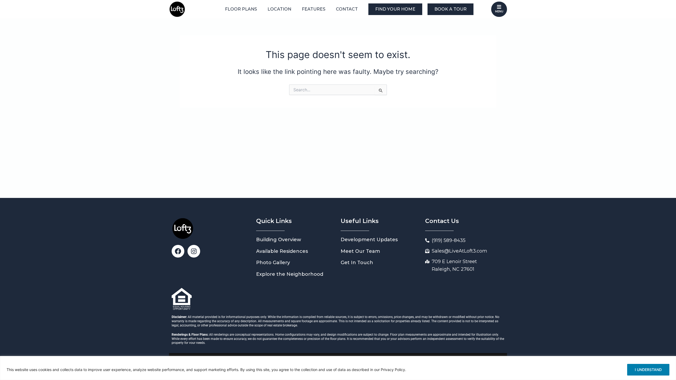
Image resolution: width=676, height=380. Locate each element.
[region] (338, 368)
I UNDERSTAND (648, 369)
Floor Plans (241, 9)
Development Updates (369, 240)
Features (313, 9)
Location (279, 9)
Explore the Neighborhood (289, 274)
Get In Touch (357, 262)
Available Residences (282, 251)
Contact (347, 9)
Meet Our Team (360, 251)
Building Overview (278, 240)
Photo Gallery (273, 262)
